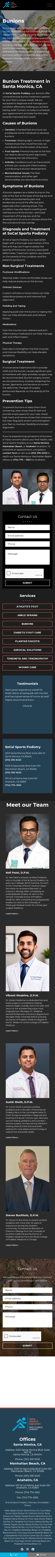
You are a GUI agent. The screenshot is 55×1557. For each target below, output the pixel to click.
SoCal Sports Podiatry (18, 93)
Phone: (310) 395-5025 (27, 1459)
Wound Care (27, 667)
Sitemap (32, 1502)
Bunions (27, 624)
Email (43, 1554)
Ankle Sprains (28, 615)
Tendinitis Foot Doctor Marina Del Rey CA (33, 1522)
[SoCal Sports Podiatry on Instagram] (27, 1549)
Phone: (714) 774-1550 (27, 1492)
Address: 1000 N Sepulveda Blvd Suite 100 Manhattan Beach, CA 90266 (27, 1470)
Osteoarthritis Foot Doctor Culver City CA (23, 1535)
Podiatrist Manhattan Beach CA (26, 1530)
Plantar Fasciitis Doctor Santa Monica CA (32, 1516)
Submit (27, 582)
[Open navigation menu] (49, 5)
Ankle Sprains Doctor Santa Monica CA (22, 1510)
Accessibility (43, 1502)
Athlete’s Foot (27, 606)
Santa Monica (41, 443)
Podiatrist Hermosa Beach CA (27, 1544)
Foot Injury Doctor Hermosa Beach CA (32, 1541)
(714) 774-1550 (13, 785)
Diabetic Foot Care (27, 632)
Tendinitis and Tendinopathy (27, 658)
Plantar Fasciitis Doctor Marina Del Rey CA (23, 1524)
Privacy (27, 1505)
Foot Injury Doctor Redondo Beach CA (35, 1533)
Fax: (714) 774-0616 (27, 1497)
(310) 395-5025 (13, 760)
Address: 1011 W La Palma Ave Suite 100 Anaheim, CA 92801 (27, 1486)
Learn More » (12, 913)
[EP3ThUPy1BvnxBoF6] (22, 1549)
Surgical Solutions (27, 650)
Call (15, 1554)
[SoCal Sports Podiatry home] (10, 5)
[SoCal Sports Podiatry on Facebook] (32, 1549)
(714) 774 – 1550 (22, 459)
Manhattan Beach (12, 446)
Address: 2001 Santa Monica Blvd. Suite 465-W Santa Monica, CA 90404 (27, 1452)
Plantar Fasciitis (27, 641)
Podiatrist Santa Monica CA (15, 1519)
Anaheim (31, 446)
